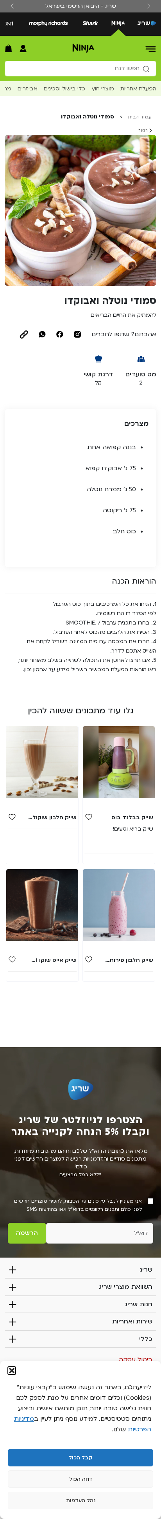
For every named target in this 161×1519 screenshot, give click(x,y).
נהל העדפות (80, 1500)
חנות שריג (138, 1304)
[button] (12, 1370)
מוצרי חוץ (102, 88)
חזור (143, 130)
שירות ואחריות (132, 1321)
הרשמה (27, 1233)
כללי (145, 1339)
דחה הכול (80, 1479)
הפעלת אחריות (138, 88)
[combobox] (80, 68)
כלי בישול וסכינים (64, 88)
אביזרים (28, 88)
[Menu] (151, 48)
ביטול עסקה (135, 1359)
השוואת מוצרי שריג (125, 1287)
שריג (146, 1269)
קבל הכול (80, 1457)
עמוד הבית (140, 117)
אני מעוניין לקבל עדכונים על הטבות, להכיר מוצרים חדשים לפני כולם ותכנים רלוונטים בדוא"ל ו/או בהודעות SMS (78, 1205)
